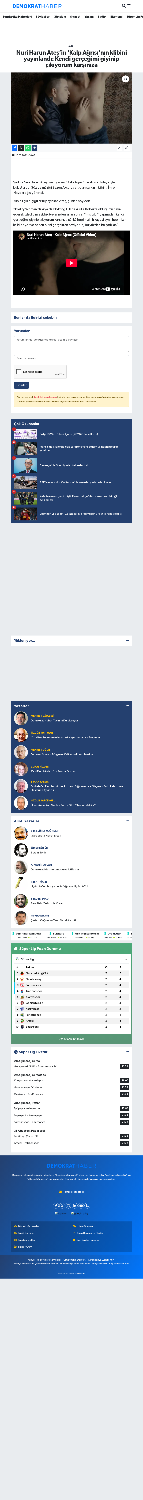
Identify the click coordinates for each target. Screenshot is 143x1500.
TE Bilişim (80, 1273)
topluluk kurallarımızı (45, 397)
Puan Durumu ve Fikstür (90, 1233)
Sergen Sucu (39, 898)
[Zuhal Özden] (21, 769)
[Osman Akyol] (21, 918)
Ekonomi (116, 16)
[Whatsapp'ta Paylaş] (28, 148)
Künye (31, 1259)
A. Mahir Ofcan (41, 865)
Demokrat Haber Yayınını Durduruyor (54, 720)
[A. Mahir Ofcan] (21, 867)
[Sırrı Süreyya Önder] (21, 833)
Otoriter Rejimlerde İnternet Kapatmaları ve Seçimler (65, 737)
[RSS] (87, 1206)
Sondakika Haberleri (17, 16)
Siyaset (75, 16)
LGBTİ (71, 46)
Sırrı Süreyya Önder (44, 831)
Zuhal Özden (40, 766)
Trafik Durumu (25, 1233)
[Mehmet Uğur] (21, 752)
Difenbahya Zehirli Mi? (101, 1259)
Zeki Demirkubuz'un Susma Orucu (53, 771)
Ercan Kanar (39, 781)
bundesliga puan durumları (75, 1263)
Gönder (21, 385)
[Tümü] (127, 640)
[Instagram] (68, 1206)
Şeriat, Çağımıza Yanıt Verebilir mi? (53, 920)
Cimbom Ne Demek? (74, 1259)
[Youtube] (81, 1206)
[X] (62, 1206)
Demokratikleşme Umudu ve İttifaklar (55, 869)
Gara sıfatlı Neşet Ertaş (46, 835)
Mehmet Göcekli (42, 716)
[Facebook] (56, 1206)
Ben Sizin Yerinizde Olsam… (49, 903)
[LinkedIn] (75, 1206)
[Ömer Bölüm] (21, 850)
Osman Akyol (40, 915)
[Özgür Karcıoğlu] (21, 802)
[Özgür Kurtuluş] (21, 735)
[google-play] (80, 1213)
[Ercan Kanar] (21, 785)
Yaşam (89, 16)
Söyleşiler (43, 16)
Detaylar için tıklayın (72, 1039)
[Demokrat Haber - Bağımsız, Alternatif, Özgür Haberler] (37, 6)
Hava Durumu (85, 1226)
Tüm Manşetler (26, 1240)
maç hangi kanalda (119, 1263)
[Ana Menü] (129, 6)
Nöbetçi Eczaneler (28, 1226)
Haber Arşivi (25, 1247)
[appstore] (61, 1213)
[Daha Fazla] (34, 148)
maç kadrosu (99, 1263)
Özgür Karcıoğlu (43, 800)
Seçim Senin (39, 852)
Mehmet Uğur (40, 750)
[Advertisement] (71, 578)
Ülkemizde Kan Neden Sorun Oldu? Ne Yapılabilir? (63, 805)
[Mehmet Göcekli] (21, 718)
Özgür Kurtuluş (42, 733)
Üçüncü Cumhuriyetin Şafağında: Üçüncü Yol (59, 886)
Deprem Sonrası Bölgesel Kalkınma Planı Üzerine (62, 754)
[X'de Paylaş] (21, 148)
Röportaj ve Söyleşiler (49, 1259)
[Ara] (124, 6)
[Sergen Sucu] (21, 901)
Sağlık (102, 16)
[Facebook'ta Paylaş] (14, 148)
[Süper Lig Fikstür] (127, 1052)
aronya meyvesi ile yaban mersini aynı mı (36, 1263)
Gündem (60, 16)
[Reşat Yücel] (21, 884)
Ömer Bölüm (39, 848)
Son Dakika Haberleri (88, 1240)
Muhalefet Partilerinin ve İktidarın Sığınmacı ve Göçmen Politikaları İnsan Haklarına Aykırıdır (77, 788)
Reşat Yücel (39, 882)
